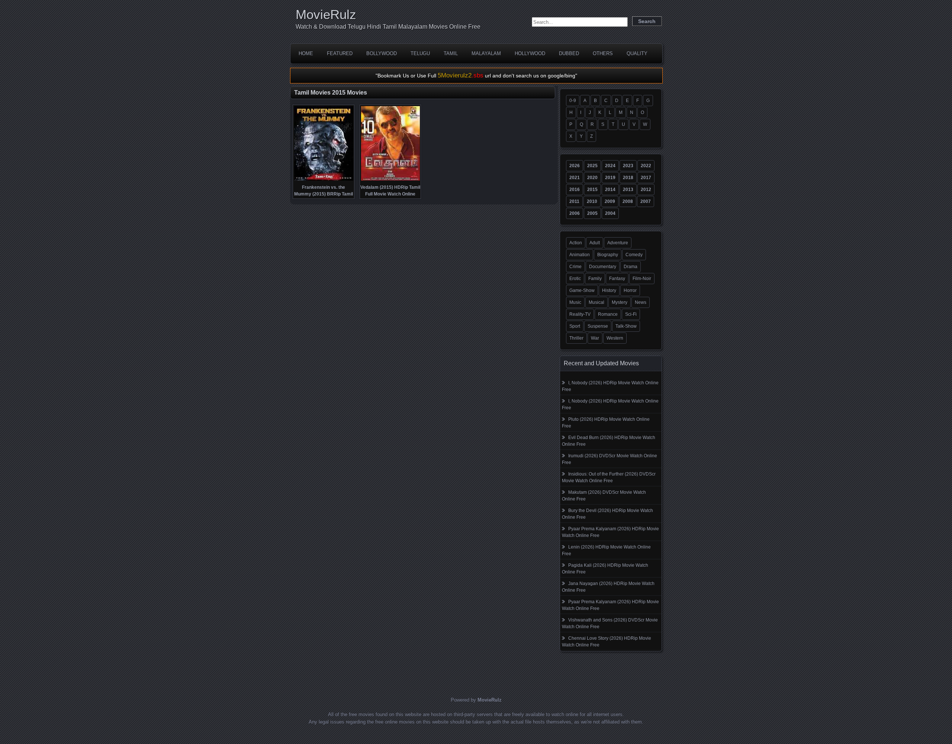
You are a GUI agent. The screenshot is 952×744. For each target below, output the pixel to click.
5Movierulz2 (460, 75)
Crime (575, 266)
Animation (579, 254)
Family (595, 278)
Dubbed (569, 53)
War (595, 338)
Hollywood (530, 53)
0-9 (572, 100)
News (640, 302)
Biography (607, 254)
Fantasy (617, 278)
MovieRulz (326, 14)
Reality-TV (580, 314)
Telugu (420, 53)
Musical (596, 302)
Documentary (602, 266)
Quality (637, 53)
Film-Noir (642, 278)
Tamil (451, 53)
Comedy (634, 254)
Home (306, 53)
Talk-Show (626, 326)
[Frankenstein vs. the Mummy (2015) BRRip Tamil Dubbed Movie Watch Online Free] (323, 180)
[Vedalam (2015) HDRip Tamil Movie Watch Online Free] (390, 180)
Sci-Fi (631, 314)
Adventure (617, 242)
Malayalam (486, 53)
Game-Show (582, 290)
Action (575, 242)
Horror (630, 290)
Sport (574, 326)
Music (575, 302)
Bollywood (381, 53)
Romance (608, 314)
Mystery (619, 302)
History (609, 290)
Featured (340, 53)
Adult (594, 242)
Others (603, 53)
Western (615, 338)
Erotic (575, 278)
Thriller (576, 338)
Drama (630, 266)
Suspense (598, 326)
